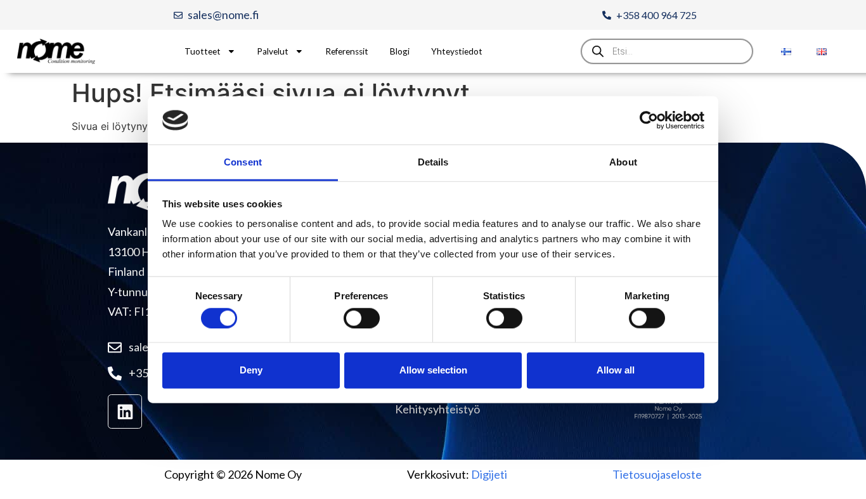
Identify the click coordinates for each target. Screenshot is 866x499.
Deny (251, 370)
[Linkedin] (125, 411)
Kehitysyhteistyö (437, 409)
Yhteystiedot (456, 51)
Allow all (616, 370)
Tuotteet (202, 51)
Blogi (400, 51)
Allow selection (433, 370)
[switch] (362, 318)
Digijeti (489, 474)
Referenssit (346, 51)
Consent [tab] (243, 162)
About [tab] (623, 162)
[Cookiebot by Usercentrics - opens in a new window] (648, 120)
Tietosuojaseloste (657, 474)
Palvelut (272, 51)
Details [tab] (433, 162)
